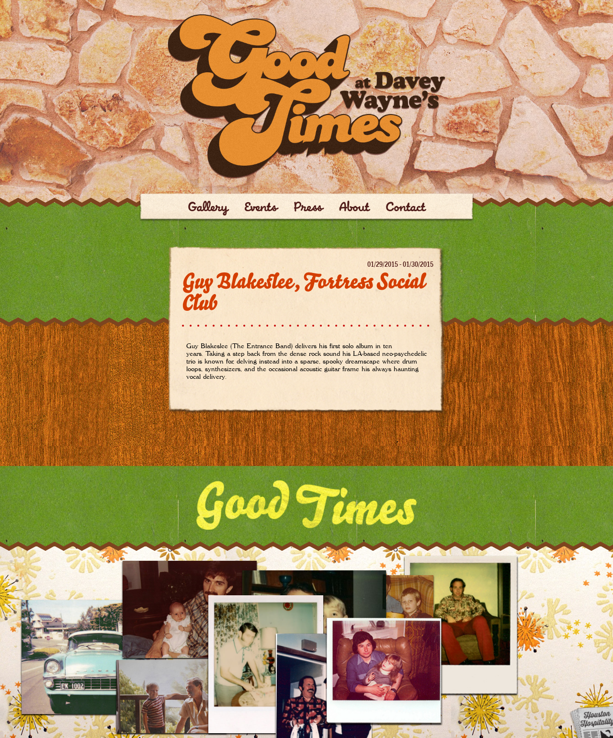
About (354, 208)
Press (308, 208)
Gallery (208, 208)
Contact (405, 208)
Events (260, 208)
